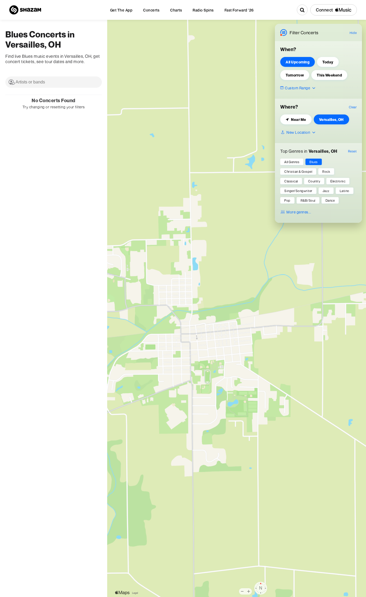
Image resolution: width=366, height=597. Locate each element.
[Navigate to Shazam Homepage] (25, 9)
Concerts (151, 10)
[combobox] (54, 82)
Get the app (121, 10)
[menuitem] (121, 10)
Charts (176, 10)
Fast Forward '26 (239, 10)
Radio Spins (203, 10)
